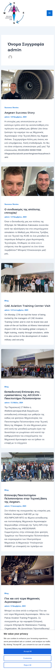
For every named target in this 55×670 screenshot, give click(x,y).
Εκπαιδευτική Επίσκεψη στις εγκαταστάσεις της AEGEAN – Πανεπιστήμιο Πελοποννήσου (22, 395)
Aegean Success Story (19, 112)
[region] (27, 650)
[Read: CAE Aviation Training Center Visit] (27, 277)
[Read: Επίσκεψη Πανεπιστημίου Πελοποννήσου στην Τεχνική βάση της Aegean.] (27, 467)
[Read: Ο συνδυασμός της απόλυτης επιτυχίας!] (27, 181)
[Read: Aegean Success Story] (27, 84)
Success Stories (11, 107)
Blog (6, 301)
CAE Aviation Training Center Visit (27, 305)
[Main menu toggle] (50, 13)
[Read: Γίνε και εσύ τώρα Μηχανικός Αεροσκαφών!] (27, 570)
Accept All (27, 651)
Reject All (27, 665)
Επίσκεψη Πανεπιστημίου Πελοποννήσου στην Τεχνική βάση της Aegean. (25, 498)
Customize (27, 658)
